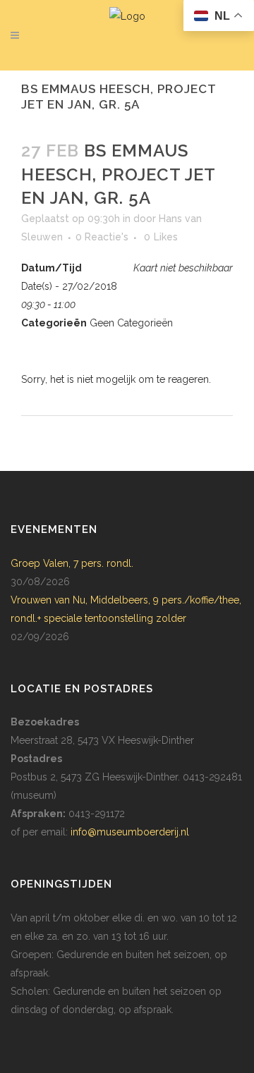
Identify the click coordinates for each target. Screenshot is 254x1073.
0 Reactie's (101, 237)
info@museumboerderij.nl (130, 832)
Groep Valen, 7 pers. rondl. (72, 563)
